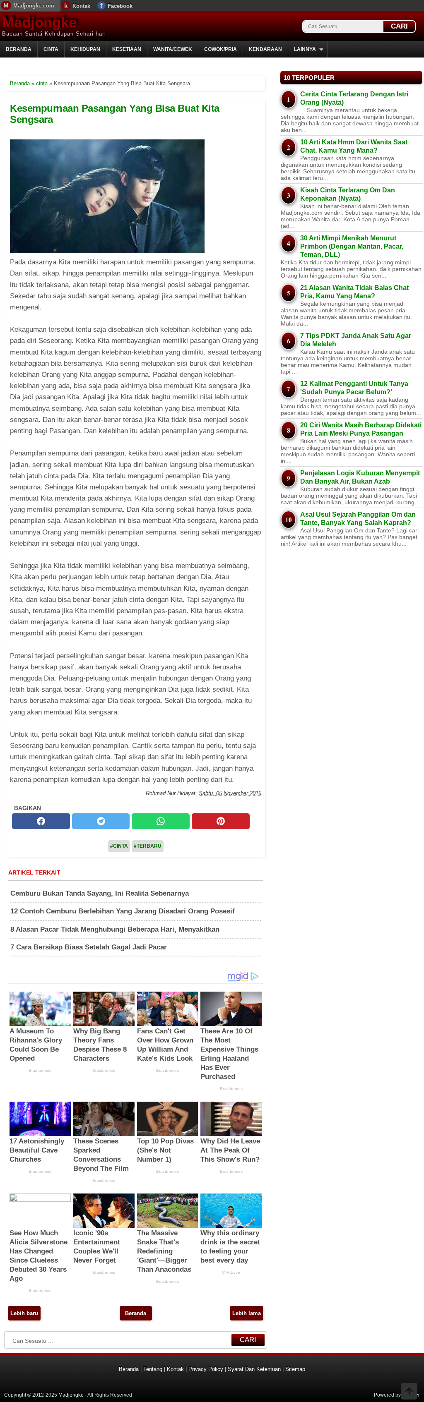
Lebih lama (246, 1313)
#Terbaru (147, 846)
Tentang (152, 1369)
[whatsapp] (161, 821)
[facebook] (41, 821)
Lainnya (305, 49)
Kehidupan (85, 49)
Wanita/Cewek (172, 49)
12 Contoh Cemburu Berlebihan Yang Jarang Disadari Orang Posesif (122, 911)
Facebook (120, 6)
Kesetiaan (126, 49)
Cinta (50, 49)
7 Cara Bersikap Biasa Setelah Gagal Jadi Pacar (88, 947)
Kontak (81, 6)
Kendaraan (265, 49)
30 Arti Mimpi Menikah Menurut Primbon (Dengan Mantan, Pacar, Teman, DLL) (351, 246)
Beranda (18, 49)
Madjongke (39, 22)
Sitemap (295, 1369)
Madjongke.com (33, 5)
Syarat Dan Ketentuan (254, 1369)
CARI (399, 26)
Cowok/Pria (220, 49)
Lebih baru (24, 1313)
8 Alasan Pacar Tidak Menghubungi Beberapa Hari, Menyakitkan (114, 929)
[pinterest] (221, 821)
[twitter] (101, 821)
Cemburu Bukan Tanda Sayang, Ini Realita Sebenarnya (99, 893)
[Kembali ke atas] (409, 1392)
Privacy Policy (205, 1369)
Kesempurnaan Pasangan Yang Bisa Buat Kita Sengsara (114, 114)
